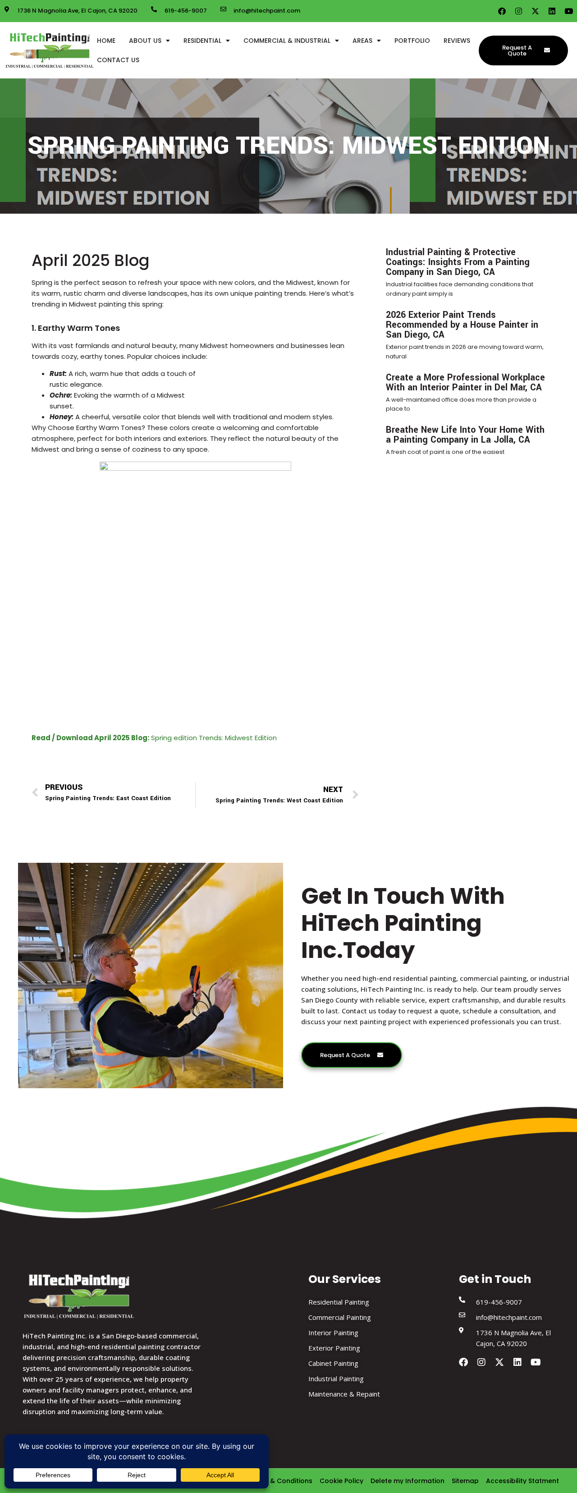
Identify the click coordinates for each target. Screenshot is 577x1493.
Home (106, 40)
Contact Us (118, 59)
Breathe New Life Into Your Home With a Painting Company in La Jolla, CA (465, 434)
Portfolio (412, 40)
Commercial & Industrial (286, 40)
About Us (145, 40)
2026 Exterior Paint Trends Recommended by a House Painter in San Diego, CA (462, 324)
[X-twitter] (535, 11)
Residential (202, 40)
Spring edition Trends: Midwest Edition (154, 737)
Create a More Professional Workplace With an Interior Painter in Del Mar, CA (465, 382)
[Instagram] (518, 11)
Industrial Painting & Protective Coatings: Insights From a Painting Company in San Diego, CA (458, 262)
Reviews (457, 40)
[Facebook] (502, 11)
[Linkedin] (552, 11)
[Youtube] (568, 11)
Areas (362, 40)
